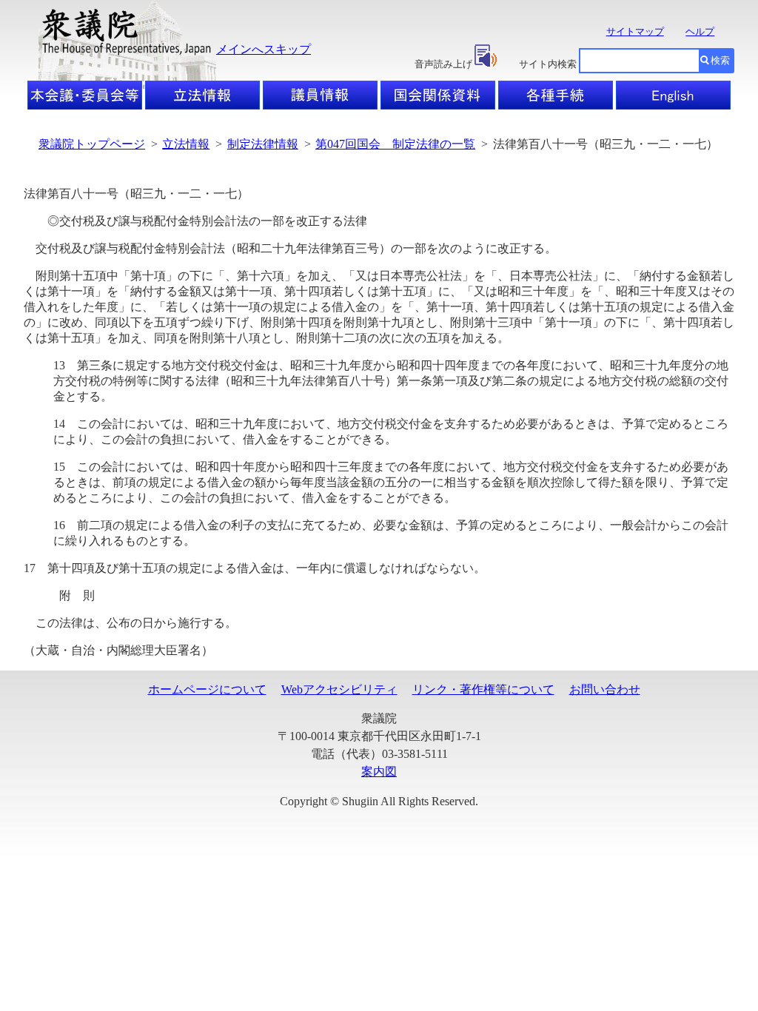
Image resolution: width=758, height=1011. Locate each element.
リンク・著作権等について (483, 689)
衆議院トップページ (91, 144)
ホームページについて (207, 689)
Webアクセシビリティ (339, 689)
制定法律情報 (262, 144)
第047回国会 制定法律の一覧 (395, 144)
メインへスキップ (263, 49)
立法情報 (185, 144)
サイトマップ (635, 31)
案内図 (379, 771)
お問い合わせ (604, 689)
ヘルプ (699, 31)
